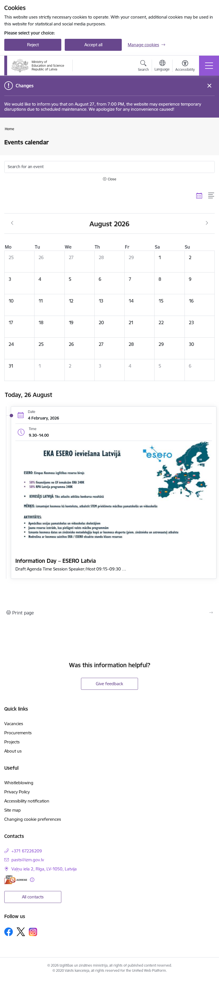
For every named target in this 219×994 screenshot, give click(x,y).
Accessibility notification (26, 801)
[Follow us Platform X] (21, 932)
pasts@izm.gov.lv (27, 859)
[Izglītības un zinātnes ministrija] (38, 65)
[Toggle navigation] (209, 66)
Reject (33, 44)
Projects (12, 742)
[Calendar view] (199, 195)
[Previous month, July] (12, 223)
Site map (12, 810)
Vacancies (13, 723)
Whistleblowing (18, 782)
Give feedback (109, 683)
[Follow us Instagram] (33, 932)
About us (13, 751)
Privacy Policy (17, 792)
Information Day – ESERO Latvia (55, 560)
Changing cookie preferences (32, 819)
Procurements (18, 732)
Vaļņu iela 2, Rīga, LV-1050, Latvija (44, 869)
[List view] (211, 195)
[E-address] (15, 879)
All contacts (33, 897)
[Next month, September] (207, 223)
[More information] (32, 880)
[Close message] (209, 86)
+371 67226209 (26, 851)
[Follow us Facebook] (8, 932)
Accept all (93, 44)
